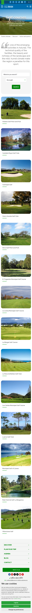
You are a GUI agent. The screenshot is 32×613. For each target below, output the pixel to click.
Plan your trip (10, 549)
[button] (29, 2)
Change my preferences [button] (16, 609)
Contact (8, 562)
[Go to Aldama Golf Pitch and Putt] (16, 108)
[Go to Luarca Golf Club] (16, 423)
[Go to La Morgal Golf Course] (16, 328)
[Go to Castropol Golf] (16, 171)
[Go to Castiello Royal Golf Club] (16, 139)
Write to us (16, 570)
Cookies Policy (17, 598)
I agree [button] (16, 602)
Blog (6, 558)
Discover (8, 545)
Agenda (7, 554)
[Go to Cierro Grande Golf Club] (16, 202)
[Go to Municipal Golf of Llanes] (16, 454)
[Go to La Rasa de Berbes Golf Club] (16, 360)
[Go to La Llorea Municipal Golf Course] (16, 297)
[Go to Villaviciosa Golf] (16, 518)
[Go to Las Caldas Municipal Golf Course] (16, 391)
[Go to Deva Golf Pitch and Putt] (16, 234)
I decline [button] (16, 606)
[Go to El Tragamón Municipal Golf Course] (16, 265)
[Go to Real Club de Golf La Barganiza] (16, 486)
